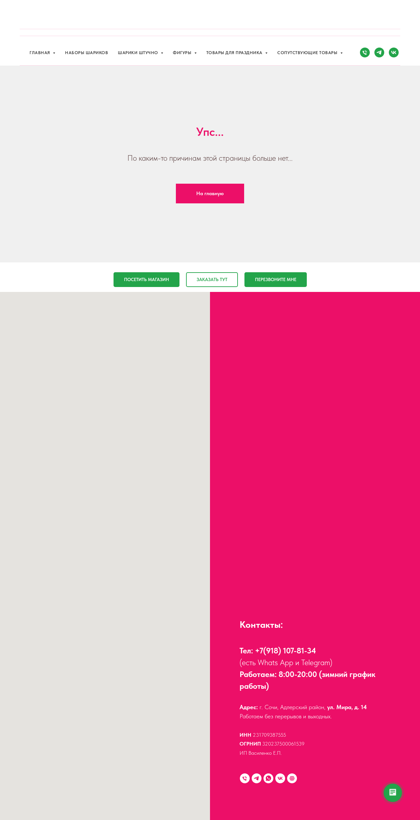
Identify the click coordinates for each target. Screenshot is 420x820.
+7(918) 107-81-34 (285, 650)
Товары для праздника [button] (235, 52)
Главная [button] (40, 52)
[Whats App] (268, 778)
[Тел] (365, 52)
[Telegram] (257, 778)
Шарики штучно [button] (138, 52)
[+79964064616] (245, 778)
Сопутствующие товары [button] (308, 52)
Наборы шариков (86, 52)
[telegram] (379, 52)
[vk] (394, 52)
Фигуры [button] (183, 52)
